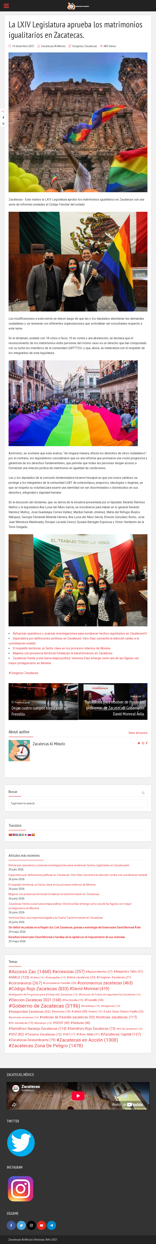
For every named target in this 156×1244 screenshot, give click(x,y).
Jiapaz (96, 1011)
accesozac (70, 971)
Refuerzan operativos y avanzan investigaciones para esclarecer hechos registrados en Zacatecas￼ (80, 633)
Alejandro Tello (129, 971)
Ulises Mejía (89, 1034)
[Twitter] (21, 1225)
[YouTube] (41, 1225)
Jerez (80, 1011)
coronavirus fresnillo (60, 983)
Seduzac (81, 1023)
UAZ (70, 1034)
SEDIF (62, 1023)
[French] (18, 834)
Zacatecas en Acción (88, 1040)
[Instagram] (31, 1225)
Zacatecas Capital (122, 1034)
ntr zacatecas (21, 1022)
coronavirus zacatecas (106, 983)
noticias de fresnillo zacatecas (68, 1017)
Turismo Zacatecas (44, 1034)
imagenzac (111, 1005)
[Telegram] (51, 1225)
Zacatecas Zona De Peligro (47, 1045)
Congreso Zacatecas (84, 46)
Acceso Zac (31, 971)
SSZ (17, 1034)
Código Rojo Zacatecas (40, 988)
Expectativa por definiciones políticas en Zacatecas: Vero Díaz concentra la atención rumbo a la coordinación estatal (78, 874)
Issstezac (61, 1011)
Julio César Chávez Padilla (124, 1011)
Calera (38, 977)
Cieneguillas (56, 977)
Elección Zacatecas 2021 (36, 1000)
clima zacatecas (82, 977)
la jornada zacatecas (24, 1017)
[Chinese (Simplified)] (10, 834)
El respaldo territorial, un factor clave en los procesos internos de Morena (61, 648)
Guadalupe (91, 1005)
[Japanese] (25, 834)
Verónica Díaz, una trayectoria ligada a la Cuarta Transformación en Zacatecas (56, 917)
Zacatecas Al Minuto (53, 46)
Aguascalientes (100, 971)
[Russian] (29, 834)
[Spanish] (33, 834)
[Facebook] (11, 1225)
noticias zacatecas (117, 1017)
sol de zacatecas (130, 1028)
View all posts (137, 733)
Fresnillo (94, 1000)
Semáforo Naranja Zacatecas (38, 1029)
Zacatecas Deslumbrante (33, 1040)
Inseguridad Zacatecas (31, 1011)
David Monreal (90, 988)
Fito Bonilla (73, 1000)
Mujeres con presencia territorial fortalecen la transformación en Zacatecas (62, 653)
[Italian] (21, 834)
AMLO (20, 977)
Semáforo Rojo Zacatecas (92, 1029)
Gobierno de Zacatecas (46, 1006)
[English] (14, 834)
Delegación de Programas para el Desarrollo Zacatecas (44, 994)
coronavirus (26, 983)
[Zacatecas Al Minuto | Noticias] (78, 6)
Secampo (44, 1022)
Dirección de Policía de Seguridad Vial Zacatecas (110, 994)
